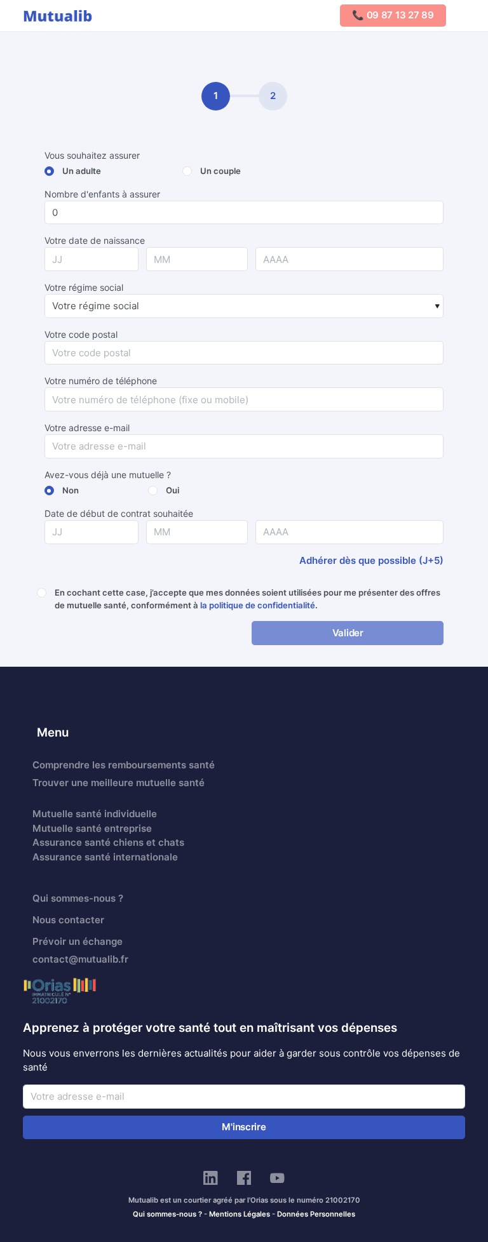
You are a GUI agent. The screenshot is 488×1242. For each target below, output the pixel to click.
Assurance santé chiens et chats (108, 842)
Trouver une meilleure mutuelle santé (118, 783)
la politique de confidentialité (257, 605)
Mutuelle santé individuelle (94, 814)
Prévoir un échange (77, 941)
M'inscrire (244, 1127)
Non (70, 490)
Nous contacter (68, 920)
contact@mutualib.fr (80, 959)
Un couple (220, 171)
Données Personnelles (316, 1214)
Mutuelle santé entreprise (92, 828)
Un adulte (81, 171)
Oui (172, 490)
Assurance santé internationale (105, 857)
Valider (347, 633)
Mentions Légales (239, 1214)
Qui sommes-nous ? (77, 898)
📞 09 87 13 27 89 (392, 15)
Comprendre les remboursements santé (123, 765)
